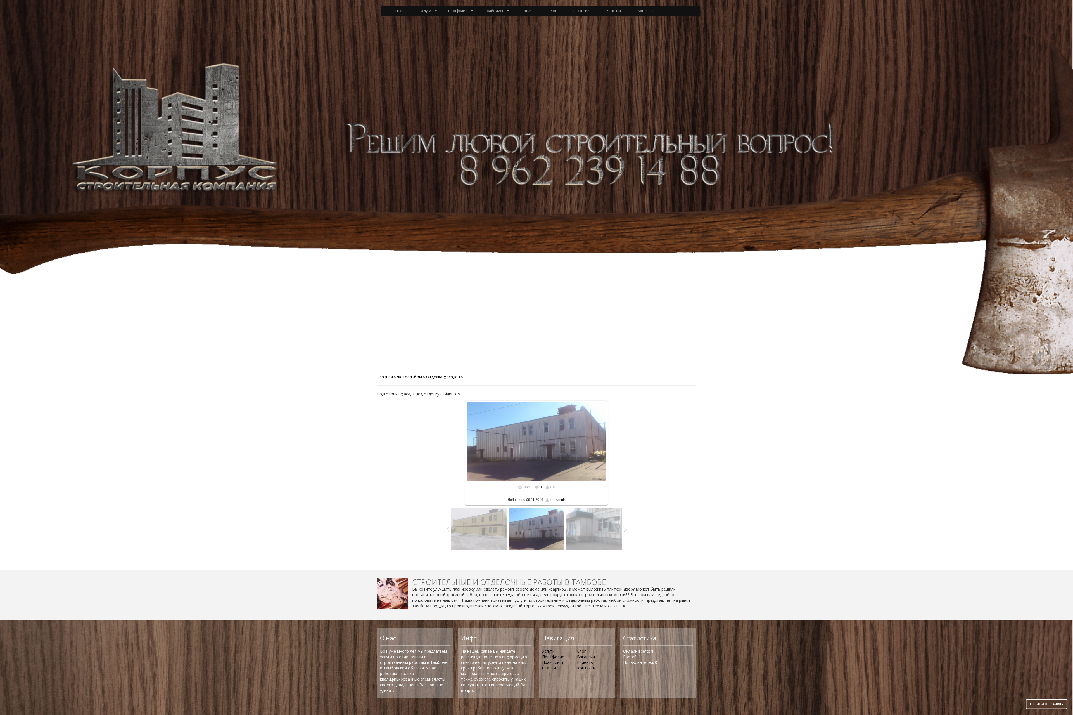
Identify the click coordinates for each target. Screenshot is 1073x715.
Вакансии (581, 10)
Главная (396, 10)
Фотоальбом (409, 376)
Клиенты (614, 10)
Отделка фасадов (443, 376)
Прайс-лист (494, 10)
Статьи (525, 10)
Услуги (425, 10)
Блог (552, 10)
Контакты (645, 10)
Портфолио (457, 10)
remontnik (558, 500)
